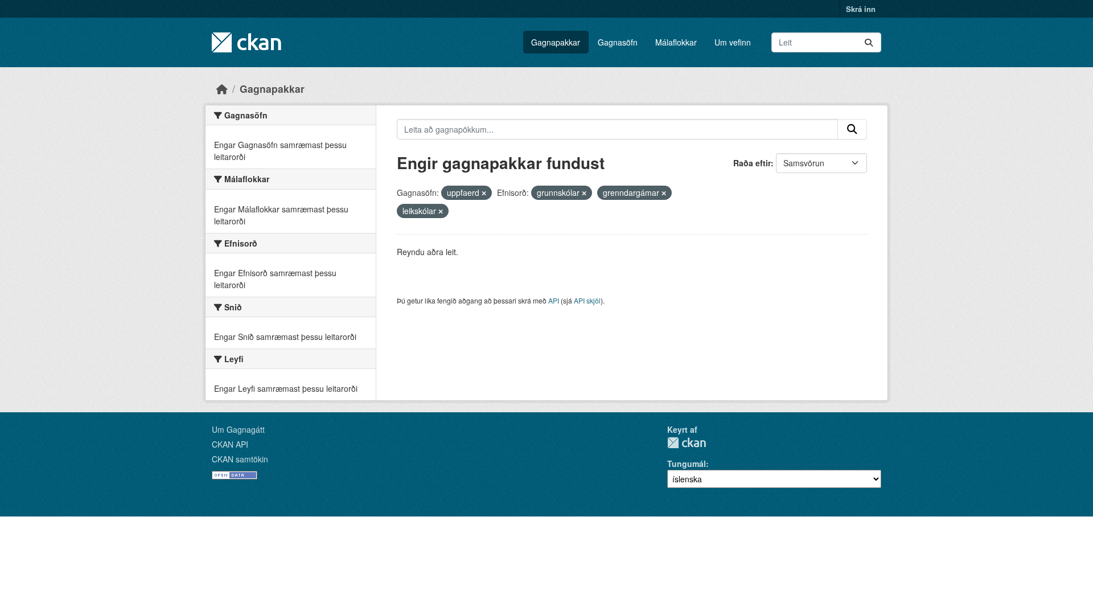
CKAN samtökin (240, 459)
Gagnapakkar (555, 42)
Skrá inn (861, 8)
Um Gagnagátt (238, 429)
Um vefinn (732, 42)
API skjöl (587, 300)
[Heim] (222, 88)
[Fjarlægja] (484, 193)
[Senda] (868, 42)
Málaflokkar (676, 42)
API (553, 300)
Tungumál (686, 463)
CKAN (686, 443)
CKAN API (230, 444)
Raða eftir (752, 163)
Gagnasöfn (618, 42)
